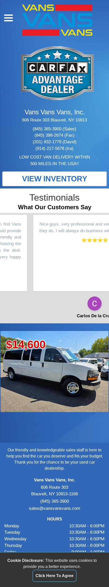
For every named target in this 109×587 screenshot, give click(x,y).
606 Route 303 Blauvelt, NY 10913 (54, 119)
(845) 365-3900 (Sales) (54, 128)
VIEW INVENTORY (54, 178)
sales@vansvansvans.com (54, 508)
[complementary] (94, 572)
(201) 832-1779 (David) (55, 141)
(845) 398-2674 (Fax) (54, 135)
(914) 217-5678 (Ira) (54, 148)
